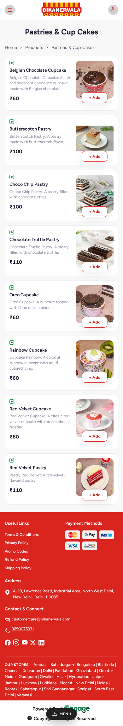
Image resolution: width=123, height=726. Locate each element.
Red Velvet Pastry (27, 467)
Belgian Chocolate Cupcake (37, 70)
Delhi (47, 670)
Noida (102, 683)
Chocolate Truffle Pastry (34, 239)
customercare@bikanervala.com (41, 619)
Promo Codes (16, 551)
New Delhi (84, 683)
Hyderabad (79, 676)
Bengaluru (86, 664)
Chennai (12, 670)
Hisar (61, 676)
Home (11, 47)
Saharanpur (30, 689)
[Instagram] (16, 642)
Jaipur (98, 676)
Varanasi (24, 695)
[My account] (113, 10)
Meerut (66, 683)
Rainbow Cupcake (28, 350)
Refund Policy (17, 559)
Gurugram (28, 676)
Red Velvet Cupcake (30, 409)
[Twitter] (33, 642)
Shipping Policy (18, 568)
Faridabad (64, 670)
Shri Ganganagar (59, 689)
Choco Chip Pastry (28, 184)
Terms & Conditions (22, 534)
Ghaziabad (86, 670)
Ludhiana (48, 683)
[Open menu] (10, 10)
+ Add (95, 97)
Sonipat (84, 689)
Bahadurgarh (62, 664)
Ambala (40, 664)
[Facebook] (7, 642)
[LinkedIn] (41, 642)
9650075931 (23, 628)
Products (34, 47)
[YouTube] (24, 642)
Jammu (11, 683)
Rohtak (11, 689)
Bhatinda (106, 664)
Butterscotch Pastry (30, 129)
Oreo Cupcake (24, 295)
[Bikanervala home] (61, 10)
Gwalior (47, 676)
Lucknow (29, 683)
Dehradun (31, 670)
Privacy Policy (16, 543)
